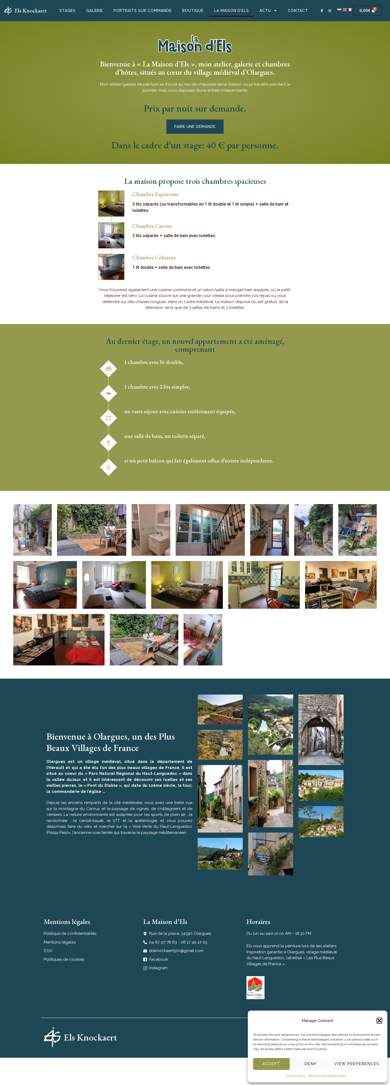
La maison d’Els (231, 10)
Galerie (94, 10)
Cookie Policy (295, 1076)
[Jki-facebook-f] (322, 10)
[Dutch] (339, 10)
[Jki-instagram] (330, 10)
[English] (344, 10)
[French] (349, 10)
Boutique (192, 10)
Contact (298, 10)
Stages (67, 10)
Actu (265, 10)
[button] (379, 1020)
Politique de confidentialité (327, 1076)
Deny (310, 1063)
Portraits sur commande (143, 10)
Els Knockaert (31, 10)
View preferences (356, 1063)
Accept (271, 1063)
